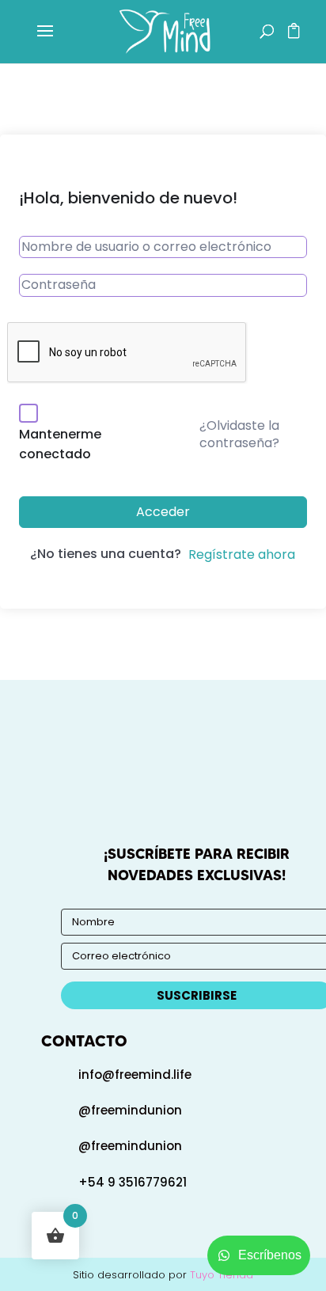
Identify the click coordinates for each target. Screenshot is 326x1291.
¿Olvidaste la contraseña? (239, 434)
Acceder (163, 512)
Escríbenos (269, 1255)
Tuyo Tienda (221, 1274)
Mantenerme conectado (60, 444)
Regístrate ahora (241, 554)
